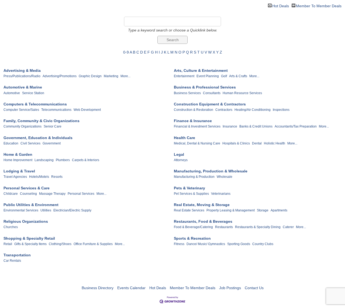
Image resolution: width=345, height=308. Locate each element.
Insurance (230, 126)
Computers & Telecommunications (35, 104)
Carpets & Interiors (85, 160)
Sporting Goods (238, 244)
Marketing (111, 76)
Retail (8, 244)
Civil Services (30, 143)
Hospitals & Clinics (236, 143)
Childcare (11, 194)
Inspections (281, 110)
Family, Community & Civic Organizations (42, 121)
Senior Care (52, 126)
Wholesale (224, 177)
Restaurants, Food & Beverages (203, 221)
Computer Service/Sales (21, 110)
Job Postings (230, 288)
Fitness (179, 244)
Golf (224, 76)
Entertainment (184, 76)
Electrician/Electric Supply (72, 210)
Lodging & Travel (19, 171)
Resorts (57, 177)
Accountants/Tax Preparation (296, 126)
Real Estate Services (189, 210)
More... (125, 76)
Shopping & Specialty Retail (29, 238)
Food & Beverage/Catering (193, 227)
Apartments (279, 210)
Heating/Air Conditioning (252, 110)
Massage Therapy (52, 194)
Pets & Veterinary (189, 188)
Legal (179, 154)
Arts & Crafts (238, 76)
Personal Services (81, 194)
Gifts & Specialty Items (30, 244)
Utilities (45, 210)
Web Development (87, 110)
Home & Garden (18, 154)
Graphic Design (90, 76)
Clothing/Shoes (60, 244)
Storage (262, 210)
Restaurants (224, 227)
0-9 (126, 52)
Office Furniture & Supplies (93, 244)
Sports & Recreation (192, 238)
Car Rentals (12, 261)
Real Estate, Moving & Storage (202, 205)
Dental (257, 143)
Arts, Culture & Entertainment (201, 70)
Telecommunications (56, 110)
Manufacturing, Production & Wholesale (210, 171)
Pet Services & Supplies (191, 194)
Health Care (184, 138)
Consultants (211, 93)
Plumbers (63, 160)
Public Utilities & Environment (31, 205)
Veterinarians (220, 194)
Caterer (288, 227)
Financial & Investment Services (197, 126)
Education (11, 143)
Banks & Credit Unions (255, 126)
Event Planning (207, 76)
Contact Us (254, 288)
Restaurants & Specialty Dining (258, 227)
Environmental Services (21, 210)
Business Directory (97, 288)
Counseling (28, 194)
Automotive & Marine (23, 87)
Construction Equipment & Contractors (210, 104)
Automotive (12, 93)
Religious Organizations (26, 221)
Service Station (33, 93)
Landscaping (44, 160)
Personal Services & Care (27, 188)
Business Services (187, 93)
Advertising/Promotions (60, 76)
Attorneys (181, 160)
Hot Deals (280, 5)
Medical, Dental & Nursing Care (197, 143)
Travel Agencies (15, 177)
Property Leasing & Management (230, 210)
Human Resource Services (242, 93)
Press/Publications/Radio (22, 76)
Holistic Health (274, 143)
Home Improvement (18, 160)
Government (52, 143)
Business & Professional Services (205, 87)
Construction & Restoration (193, 110)
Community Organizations (23, 126)
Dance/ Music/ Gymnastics (206, 244)
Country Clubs (262, 244)
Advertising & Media (22, 70)
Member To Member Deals (318, 5)
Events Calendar (131, 288)
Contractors (223, 110)
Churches (11, 227)
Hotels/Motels (39, 177)
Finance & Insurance (193, 121)
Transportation (17, 255)
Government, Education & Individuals (38, 138)
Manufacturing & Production (194, 177)
